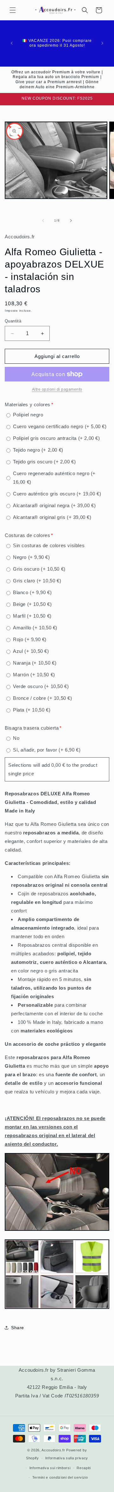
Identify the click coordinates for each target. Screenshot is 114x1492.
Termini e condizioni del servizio (60, 1477)
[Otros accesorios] (57, 1308)
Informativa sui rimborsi (50, 1468)
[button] (13, 10)
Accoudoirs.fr (53, 1450)
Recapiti (84, 1468)
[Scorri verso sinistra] (43, 221)
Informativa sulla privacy (66, 1458)
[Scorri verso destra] (71, 221)
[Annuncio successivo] (102, 43)
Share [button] (17, 1327)
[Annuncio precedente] (12, 43)
